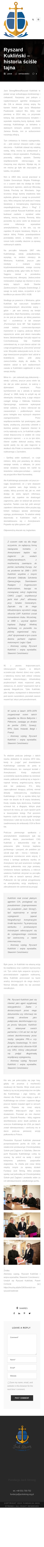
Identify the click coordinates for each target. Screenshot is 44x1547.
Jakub (9, 74)
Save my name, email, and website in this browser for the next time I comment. (20, 1385)
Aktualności (24, 74)
